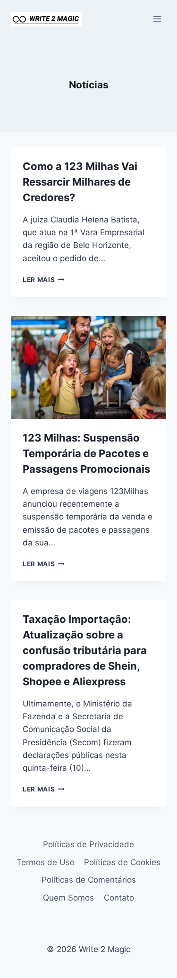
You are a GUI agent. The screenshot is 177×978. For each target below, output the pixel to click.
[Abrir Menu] (157, 18)
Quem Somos (68, 897)
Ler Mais (44, 279)
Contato (119, 897)
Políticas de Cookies (122, 862)
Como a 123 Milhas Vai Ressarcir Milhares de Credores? (80, 182)
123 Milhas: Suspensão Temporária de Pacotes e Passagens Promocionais (86, 453)
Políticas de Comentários (89, 879)
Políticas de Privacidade (88, 844)
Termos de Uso (46, 862)
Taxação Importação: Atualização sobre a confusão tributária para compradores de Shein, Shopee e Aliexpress (85, 650)
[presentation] (88, 367)
